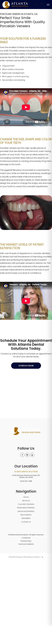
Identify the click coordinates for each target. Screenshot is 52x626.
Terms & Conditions (26, 544)
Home (26, 497)
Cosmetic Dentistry (26, 504)
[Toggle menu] (48, 5)
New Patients (26, 515)
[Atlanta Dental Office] (15, 8)
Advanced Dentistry (26, 511)
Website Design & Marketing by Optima (25, 557)
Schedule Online (26, 365)
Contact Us (26, 522)
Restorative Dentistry (26, 507)
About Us (26, 500)
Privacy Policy (26, 541)
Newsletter (26, 518)
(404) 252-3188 (26, 481)
